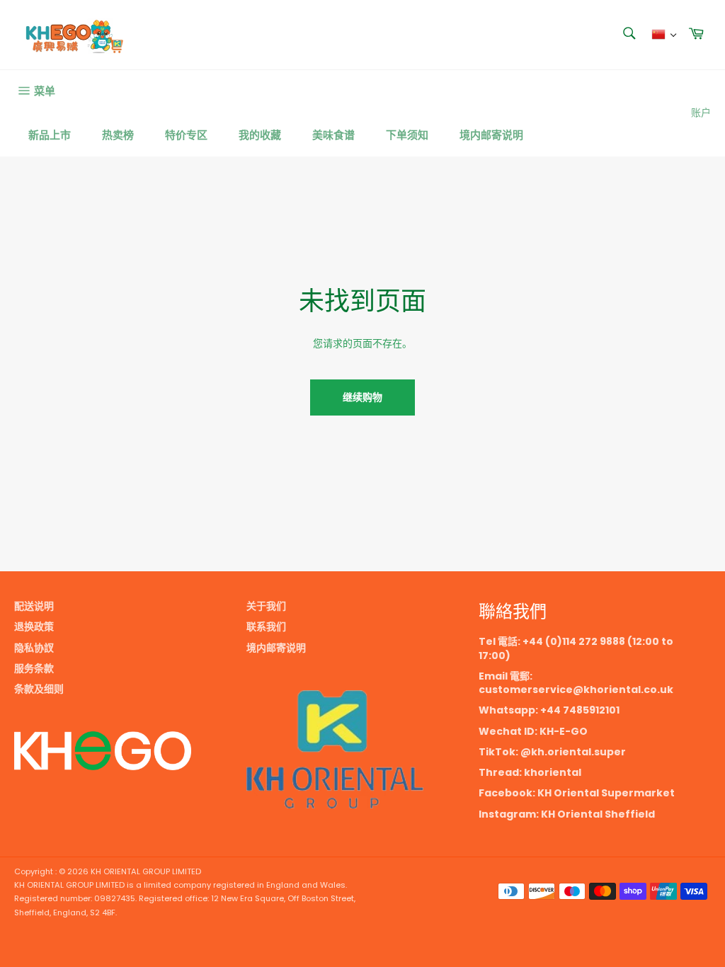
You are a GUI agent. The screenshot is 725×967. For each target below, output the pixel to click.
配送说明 (34, 606)
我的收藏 (260, 134)
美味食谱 (333, 134)
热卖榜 (118, 134)
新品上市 (49, 134)
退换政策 (34, 626)
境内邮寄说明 (491, 134)
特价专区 (186, 134)
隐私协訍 (34, 648)
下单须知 (407, 134)
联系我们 (266, 626)
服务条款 (34, 668)
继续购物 (362, 397)
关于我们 (266, 606)
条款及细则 (39, 689)
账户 (701, 112)
